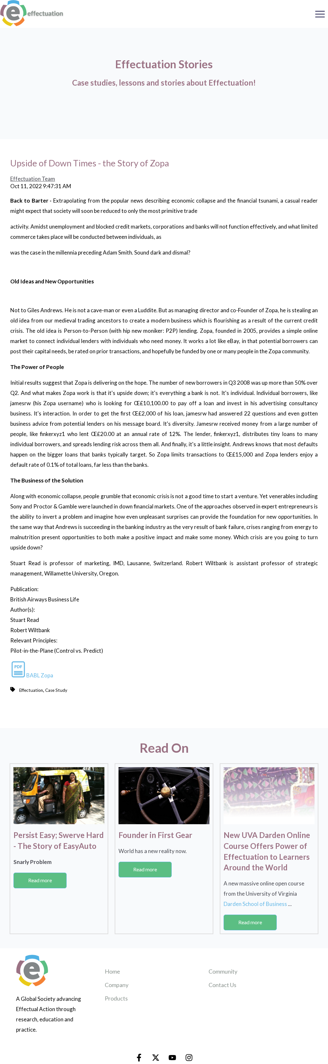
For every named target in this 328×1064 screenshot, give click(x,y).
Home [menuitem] (112, 971)
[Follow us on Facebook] (139, 1057)
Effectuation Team (32, 178)
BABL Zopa (39, 675)
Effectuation (31, 690)
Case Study (56, 690)
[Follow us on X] (155, 1057)
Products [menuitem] (116, 998)
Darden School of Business (256, 904)
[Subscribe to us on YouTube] (172, 1057)
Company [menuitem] (116, 984)
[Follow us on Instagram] (189, 1057)
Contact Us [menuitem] (222, 984)
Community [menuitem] (223, 971)
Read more (40, 880)
